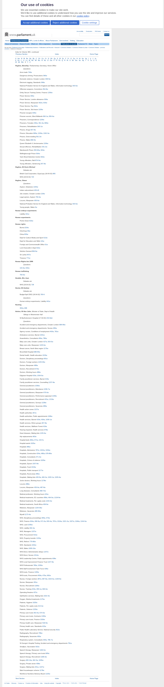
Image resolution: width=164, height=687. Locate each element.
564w (38, 153)
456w (40, 338)
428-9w (38, 477)
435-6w (36, 200)
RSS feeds (98, 31)
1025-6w (58, 477)
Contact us (106, 31)
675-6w (46, 392)
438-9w (45, 504)
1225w (38, 538)
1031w (42, 335)
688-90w (37, 352)
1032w (34, 545)
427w (45, 341)
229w (43, 194)
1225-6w (43, 433)
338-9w (47, 79)
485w (28, 447)
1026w (42, 619)
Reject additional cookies (65, 22)
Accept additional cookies (35, 22)
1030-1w (49, 419)
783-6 (42, 294)
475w (44, 575)
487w (39, 579)
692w (49, 575)
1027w (72, 521)
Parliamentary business (19, 40)
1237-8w (52, 382)
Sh (73, 60)
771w (28, 258)
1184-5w (43, 650)
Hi (79, 58)
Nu (45, 60)
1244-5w (83, 521)
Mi (36, 60)
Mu (39, 60)
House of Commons (11, 44)
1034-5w (40, 375)
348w (43, 82)
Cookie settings (89, 22)
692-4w (32, 528)
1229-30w (41, 362)
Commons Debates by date (80, 47)
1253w (35, 187)
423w (44, 626)
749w (30, 72)
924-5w (50, 341)
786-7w (50, 640)
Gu (74, 58)
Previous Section (21, 54)
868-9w (33, 140)
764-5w (22, 275)
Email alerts (89, 31)
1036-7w (47, 389)
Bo (27, 58)
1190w (36, 572)
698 (25, 308)
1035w (30, 525)
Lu (26, 60)
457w (34, 413)
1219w (51, 399)
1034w (48, 450)
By (33, 58)
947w (29, 255)
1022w (42, 450)
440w (45, 640)
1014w (36, 555)
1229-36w (38, 508)
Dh (51, 58)
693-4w (49, 521)
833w (26, 234)
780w (35, 565)
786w (40, 633)
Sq (83, 60)
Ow (51, 60)
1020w (35, 602)
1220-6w (42, 345)
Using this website (49, 683)
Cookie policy (74, 683)
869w (46, 123)
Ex (63, 58)
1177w (41, 470)
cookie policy (83, 16)
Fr (68, 58)
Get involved (63, 40)
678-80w (49, 453)
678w (46, 430)
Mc (32, 60)
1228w (54, 396)
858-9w (34, 251)
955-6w (51, 116)
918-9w (45, 623)
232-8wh (49, 318)
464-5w (50, 497)
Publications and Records (46, 47)
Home (7, 40)
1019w (44, 355)
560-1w (45, 116)
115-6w (22, 268)
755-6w (38, 197)
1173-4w (28, 514)
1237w (33, 531)
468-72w (43, 491)
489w (36, 365)
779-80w (33, 541)
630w (34, 113)
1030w (40, 565)
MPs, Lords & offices (36, 40)
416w (45, 426)
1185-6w (44, 657)
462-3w (35, 660)
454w (43, 419)
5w (36, 207)
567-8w (33, 130)
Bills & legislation (44, 44)
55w (28, 231)
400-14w (29, 660)
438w (54, 558)
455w (39, 636)
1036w (37, 386)
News (90, 44)
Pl (56, 60)
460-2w (44, 477)
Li (23, 60)
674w (37, 369)
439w (46, 569)
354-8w (45, 89)
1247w (46, 552)
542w (38, 248)
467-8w (44, 423)
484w (31, 440)
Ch (39, 58)
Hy (86, 58)
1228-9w (58, 579)
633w (45, 103)
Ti (88, 60)
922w (58, 630)
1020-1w (51, 477)
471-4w (38, 457)
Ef (60, 58)
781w (56, 331)
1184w (77, 521)
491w (35, 582)
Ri (67, 60)
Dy (55, 58)
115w (42, 241)
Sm (76, 60)
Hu (83, 58)
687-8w (44, 579)
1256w (50, 92)
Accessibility (80, 31)
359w (32, 96)
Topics (96, 44)
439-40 (36, 190)
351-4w (41, 123)
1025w (33, 443)
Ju (95, 58)
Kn (19, 60)
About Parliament (52, 40)
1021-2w (66, 521)
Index (57, 54)
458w (45, 497)
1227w (36, 409)
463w (52, 331)
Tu (91, 60)
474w (48, 518)
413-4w (40, 606)
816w (31, 221)
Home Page (94, 54)
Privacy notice (66, 683)
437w (35, 592)
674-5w (42, 613)
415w (46, 494)
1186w (50, 416)
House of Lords (25, 44)
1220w (35, 609)
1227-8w (51, 562)
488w (39, 372)
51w (46, 244)
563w (43, 150)
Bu (30, 58)
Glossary (13, 683)
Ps (59, 60)
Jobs (41, 683)
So (80, 60)
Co (43, 58)
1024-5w (51, 579)
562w (40, 103)
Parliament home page (18, 47)
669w (47, 653)
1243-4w (49, 501)
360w (45, 75)
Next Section (20, 678)
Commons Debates (66, 47)
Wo (22, 62)
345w (36, 123)
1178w (43, 480)
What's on (34, 44)
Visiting (72, 40)
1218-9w (57, 497)
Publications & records (69, 44)
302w (21, 308)
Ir (90, 58)
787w (37, 450)
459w (43, 518)
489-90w (38, 511)
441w (27, 214)
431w (46, 399)
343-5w (75, 86)
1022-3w (47, 596)
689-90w (62, 325)
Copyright (58, 683)
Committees (56, 44)
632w (27, 268)
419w (34, 375)
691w (46, 358)
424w (38, 453)
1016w (59, 521)
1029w (43, 460)
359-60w (37, 150)
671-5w (43, 521)
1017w (41, 440)
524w (27, 227)
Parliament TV (82, 44)
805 (54, 173)
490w (55, 328)
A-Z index (7, 683)
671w (36, 440)
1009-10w (32, 548)
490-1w (39, 589)
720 (32, 177)
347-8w (43, 164)
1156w (46, 143)
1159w (40, 109)
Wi (19, 62)
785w (45, 338)
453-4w (36, 613)
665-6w (45, 589)
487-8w (42, 487)
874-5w (37, 160)
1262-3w (46, 133)
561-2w (38, 136)
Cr (46, 58)
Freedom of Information (32, 683)
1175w (46, 348)
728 (32, 285)
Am (19, 58)
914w (35, 535)
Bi (24, 58)
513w (45, 238)
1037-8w (35, 463)
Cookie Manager (82, 683)
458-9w (37, 521)
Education (80, 40)
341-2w (44, 147)
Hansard (57, 47)
